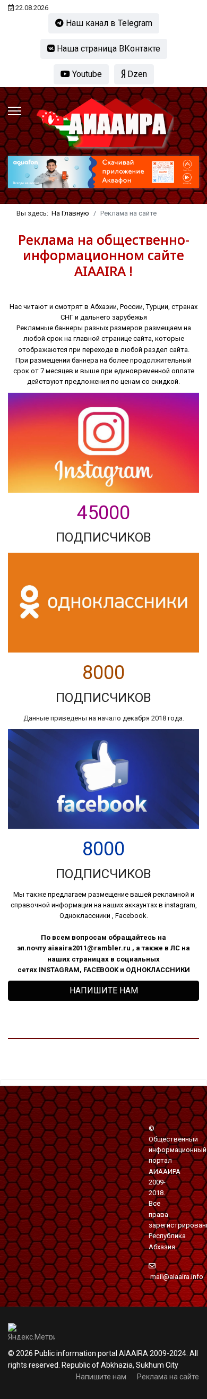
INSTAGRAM (59, 970)
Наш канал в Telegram (108, 23)
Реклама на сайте (168, 1376)
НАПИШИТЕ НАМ (104, 990)
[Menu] (14, 111)
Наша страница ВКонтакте (107, 49)
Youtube (86, 74)
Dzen (136, 74)
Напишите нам (101, 1376)
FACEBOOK (100, 970)
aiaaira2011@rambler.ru (89, 948)
